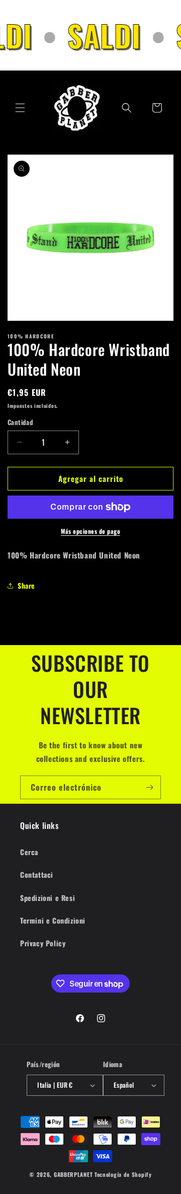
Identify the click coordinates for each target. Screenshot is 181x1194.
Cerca (29, 852)
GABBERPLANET (73, 1174)
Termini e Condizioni (52, 920)
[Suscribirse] (149, 787)
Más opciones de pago (90, 531)
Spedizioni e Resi (47, 897)
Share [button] (26, 585)
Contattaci (36, 874)
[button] (20, 108)
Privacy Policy (42, 943)
